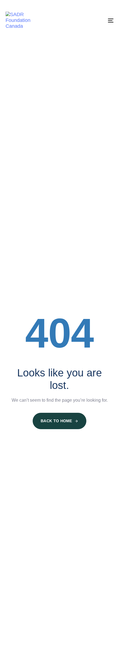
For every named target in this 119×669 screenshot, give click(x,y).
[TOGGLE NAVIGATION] (95, 20)
